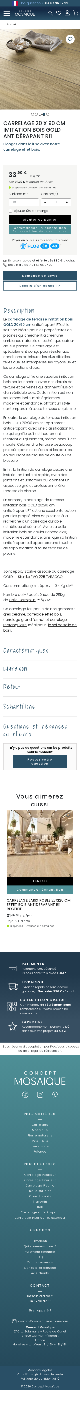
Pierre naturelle (40, 1135)
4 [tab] (43, 114)
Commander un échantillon (40, 229)
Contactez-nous (40, 1262)
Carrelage (40, 1125)
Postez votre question (40, 762)
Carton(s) (49, 193)
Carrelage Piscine (40, 1185)
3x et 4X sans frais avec (44, 973)
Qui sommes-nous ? (40, 1246)
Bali (40, 1207)
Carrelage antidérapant (40, 1212)
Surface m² (18, 193)
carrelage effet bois (44, 614)
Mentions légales (40, 1370)
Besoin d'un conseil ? (40, 286)
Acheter (40, 881)
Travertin (40, 1201)
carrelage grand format (24, 619)
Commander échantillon (40, 890)
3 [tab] (40, 114)
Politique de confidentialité (40, 1378)
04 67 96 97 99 (56, 3)
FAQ (40, 1257)
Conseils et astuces (40, 1268)
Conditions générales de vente (40, 1374)
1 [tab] (32, 114)
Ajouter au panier (40, 219)
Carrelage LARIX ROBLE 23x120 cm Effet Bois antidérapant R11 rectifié (38, 904)
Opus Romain (40, 1196)
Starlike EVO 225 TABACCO (40, 576)
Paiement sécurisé (40, 1252)
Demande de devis (40, 276)
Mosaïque (40, 1130)
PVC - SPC (40, 1141)
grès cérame (14, 614)
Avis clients (40, 1273)
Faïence (40, 1151)
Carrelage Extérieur (40, 1180)
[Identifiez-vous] (67, 12)
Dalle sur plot (40, 1191)
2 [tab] (36, 114)
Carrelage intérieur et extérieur (40, 1218)
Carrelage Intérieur (40, 1175)
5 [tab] (47, 114)
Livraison (40, 1241)
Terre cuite (40, 1146)
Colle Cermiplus (22, 600)
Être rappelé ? (40, 1310)
